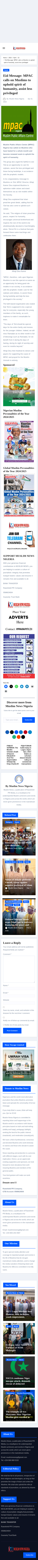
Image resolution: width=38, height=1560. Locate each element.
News (20, 862)
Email (5, 993)
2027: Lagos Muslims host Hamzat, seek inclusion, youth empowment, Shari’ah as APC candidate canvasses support (19, 1318)
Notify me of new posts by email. (17, 1025)
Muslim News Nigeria (16, 99)
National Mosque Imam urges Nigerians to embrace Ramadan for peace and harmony (19, 923)
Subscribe (28, 720)
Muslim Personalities (13, 902)
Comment (7, 954)
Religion (9, 822)
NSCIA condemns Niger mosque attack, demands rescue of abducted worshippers (18, 1382)
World (16, 1326)
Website (6, 1000)
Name (6, 985)
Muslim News (11, 862)
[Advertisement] (19, 23)
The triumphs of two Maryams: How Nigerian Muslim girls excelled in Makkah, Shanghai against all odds (18, 1417)
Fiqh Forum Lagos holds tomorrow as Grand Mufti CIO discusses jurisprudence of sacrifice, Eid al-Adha (18, 845)
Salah (6, 70)
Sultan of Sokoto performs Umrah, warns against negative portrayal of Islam (18, 882)
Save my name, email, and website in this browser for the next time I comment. (18, 1011)
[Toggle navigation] (3, 48)
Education (10, 1393)
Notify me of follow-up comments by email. (19, 1020)
